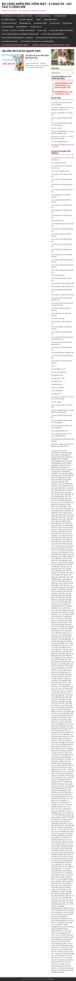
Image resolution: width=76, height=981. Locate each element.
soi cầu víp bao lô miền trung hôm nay (61, 322)
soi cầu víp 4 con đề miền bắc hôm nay (61, 175)
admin (37, 60)
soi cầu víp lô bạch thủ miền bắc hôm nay (62, 225)
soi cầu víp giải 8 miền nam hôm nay (62, 286)
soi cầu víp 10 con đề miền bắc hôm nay (62, 191)
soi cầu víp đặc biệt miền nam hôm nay (61, 291)
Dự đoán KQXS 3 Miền (40, 23)
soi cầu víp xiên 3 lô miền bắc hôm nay (61, 211)
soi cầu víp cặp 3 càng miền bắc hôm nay (62, 230)
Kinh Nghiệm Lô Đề (25, 23)
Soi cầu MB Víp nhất (60, 16)
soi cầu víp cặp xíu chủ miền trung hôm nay (61, 362)
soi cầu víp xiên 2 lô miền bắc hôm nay (61, 206)
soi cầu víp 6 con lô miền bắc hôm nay (61, 245)
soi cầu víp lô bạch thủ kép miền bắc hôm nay (62, 261)
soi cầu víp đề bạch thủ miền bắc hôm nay (61, 196)
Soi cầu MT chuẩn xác (26, 19)
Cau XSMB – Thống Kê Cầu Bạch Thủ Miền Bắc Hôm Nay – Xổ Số (51, 45)
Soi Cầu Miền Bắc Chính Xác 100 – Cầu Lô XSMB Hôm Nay (37, 41)
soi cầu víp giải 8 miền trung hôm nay (62, 352)
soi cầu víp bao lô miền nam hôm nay (62, 283)
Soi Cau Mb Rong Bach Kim (9, 41)
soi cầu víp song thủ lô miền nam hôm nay (61, 309)
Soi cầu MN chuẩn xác (8, 19)
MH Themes (50, 979)
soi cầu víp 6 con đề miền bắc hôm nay (37, 56)
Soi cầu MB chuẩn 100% (42, 16)
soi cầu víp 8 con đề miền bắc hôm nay (61, 185)
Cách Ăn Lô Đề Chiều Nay (8, 23)
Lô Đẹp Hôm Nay (67, 23)
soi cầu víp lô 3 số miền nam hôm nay (62, 295)
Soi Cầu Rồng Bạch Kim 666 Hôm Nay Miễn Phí (15, 45)
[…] (43, 67)
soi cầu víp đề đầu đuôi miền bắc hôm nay (61, 201)
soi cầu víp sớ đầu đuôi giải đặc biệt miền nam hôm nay (62, 304)
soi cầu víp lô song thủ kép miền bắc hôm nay (62, 266)
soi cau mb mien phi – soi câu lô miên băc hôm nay (17, 16)
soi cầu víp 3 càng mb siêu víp (60, 171)
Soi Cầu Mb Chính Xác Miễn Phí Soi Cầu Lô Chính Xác (51, 38)
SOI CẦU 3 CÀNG (42, 30)
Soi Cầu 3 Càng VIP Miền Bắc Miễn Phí (52, 34)
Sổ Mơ (39, 19)
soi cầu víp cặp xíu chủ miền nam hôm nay (61, 314)
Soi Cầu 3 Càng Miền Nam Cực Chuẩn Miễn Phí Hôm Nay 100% (19, 34)
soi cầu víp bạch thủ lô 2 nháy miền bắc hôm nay (61, 167)
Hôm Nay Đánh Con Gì (50, 19)
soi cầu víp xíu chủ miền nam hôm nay (61, 279)
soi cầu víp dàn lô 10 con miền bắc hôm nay (61, 256)
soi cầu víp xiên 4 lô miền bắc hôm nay (61, 216)
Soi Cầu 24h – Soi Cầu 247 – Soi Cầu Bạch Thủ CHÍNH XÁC (18, 30)
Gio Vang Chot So (35, 27)
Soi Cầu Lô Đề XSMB (7, 27)
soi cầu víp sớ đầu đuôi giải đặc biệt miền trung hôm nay (62, 338)
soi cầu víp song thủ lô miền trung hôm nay (61, 328)
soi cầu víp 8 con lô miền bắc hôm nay (61, 250)
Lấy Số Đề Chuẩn (55, 23)
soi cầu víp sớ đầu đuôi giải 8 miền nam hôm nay (61, 299)
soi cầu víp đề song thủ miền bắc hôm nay (61, 235)
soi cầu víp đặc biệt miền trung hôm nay (62, 356)
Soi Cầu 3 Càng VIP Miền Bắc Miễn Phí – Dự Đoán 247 (17, 38)
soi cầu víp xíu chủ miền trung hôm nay (61, 333)
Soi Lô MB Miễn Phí (21, 27)
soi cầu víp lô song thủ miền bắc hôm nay (62, 271)
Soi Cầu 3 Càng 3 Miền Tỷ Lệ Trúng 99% (61, 30)
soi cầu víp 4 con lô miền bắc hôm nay (61, 240)
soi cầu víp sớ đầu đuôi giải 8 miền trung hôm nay (61, 343)
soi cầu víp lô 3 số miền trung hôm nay (61, 348)
